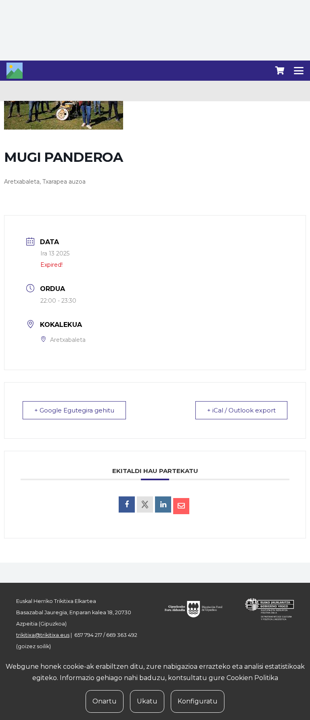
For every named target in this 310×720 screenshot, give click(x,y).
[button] (299, 70)
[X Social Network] (145, 504)
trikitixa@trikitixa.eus (42, 635)
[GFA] (197, 609)
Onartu (104, 701)
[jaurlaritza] (265, 609)
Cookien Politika (252, 678)
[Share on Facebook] (127, 504)
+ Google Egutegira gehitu (74, 410)
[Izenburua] (14, 71)
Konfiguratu (198, 701)
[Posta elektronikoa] (181, 506)
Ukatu (147, 701)
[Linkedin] (163, 504)
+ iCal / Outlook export (241, 410)
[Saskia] (280, 71)
